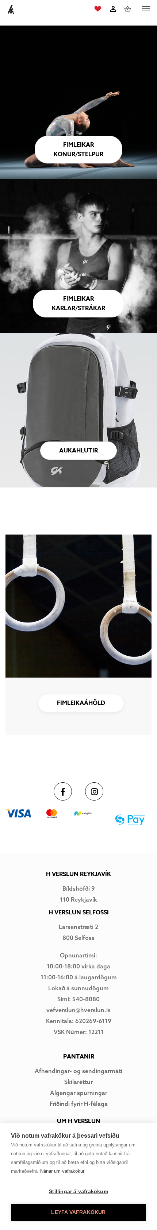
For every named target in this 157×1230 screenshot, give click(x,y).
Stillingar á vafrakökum (78, 1191)
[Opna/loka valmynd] (145, 9)
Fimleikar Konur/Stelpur (78, 149)
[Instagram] (94, 791)
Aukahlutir (78, 450)
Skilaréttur (78, 1082)
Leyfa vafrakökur (78, 1212)
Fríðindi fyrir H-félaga (79, 1103)
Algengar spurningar (78, 1092)
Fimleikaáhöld (81, 703)
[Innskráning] (113, 8)
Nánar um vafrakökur (62, 1171)
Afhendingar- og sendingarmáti (78, 1071)
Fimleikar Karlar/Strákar (78, 303)
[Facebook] (63, 791)
